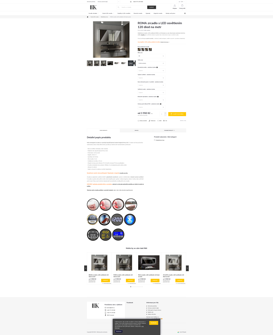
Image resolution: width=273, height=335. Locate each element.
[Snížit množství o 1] (165, 115)
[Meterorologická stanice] (106, 234)
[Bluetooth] (130, 219)
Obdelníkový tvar (160, 140)
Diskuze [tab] (136, 130)
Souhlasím (153, 323)
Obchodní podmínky (91, 1)
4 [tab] (134, 286)
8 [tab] (139, 286)
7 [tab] (138, 286)
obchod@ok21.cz (111, 307)
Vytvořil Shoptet (182, 332)
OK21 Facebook (110, 315)
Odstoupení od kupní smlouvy (154, 310)
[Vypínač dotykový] (104, 219)
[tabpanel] (99, 268)
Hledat (151, 7)
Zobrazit (105, 280)
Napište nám (150, 312)
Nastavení (118, 331)
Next (187, 268)
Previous (85, 268)
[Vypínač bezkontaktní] (131, 204)
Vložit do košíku (178, 114)
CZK (182, 1)
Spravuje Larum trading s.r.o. (152, 317)
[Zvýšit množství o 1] (165, 113)
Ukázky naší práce (152, 314)
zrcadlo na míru (124, 173)
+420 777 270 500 (111, 310)
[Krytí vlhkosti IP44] (92, 219)
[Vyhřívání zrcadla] (93, 234)
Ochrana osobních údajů (102, 1)
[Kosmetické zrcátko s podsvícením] (118, 204)
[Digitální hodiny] (117, 219)
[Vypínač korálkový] (93, 204)
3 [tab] (133, 286)
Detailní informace (164, 42)
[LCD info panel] (118, 234)
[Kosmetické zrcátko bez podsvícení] (105, 204)
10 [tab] (142, 286)
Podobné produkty (168, 130)
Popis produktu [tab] (103, 130)
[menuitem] (94, 13)
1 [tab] (130, 286)
